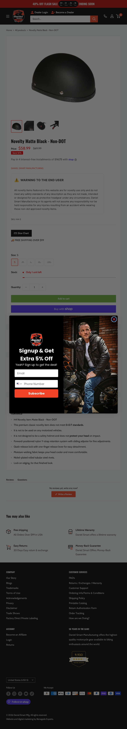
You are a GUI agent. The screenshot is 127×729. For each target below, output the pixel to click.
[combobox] (19, 384)
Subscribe (36, 393)
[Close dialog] (114, 319)
